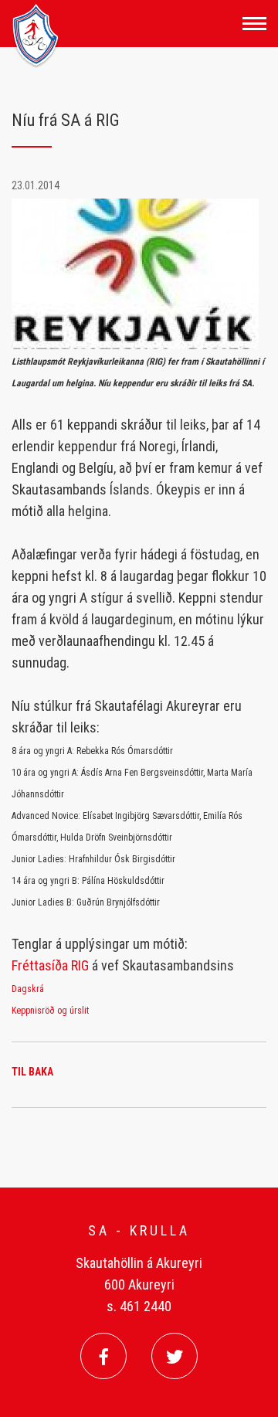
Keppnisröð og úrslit (50, 1010)
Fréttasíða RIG (50, 965)
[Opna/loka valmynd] (254, 23)
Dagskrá (28, 989)
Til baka (32, 1071)
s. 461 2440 (139, 1306)
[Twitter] (174, 1356)
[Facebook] (103, 1356)
